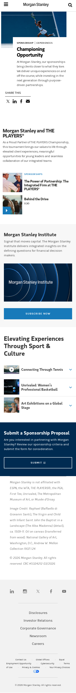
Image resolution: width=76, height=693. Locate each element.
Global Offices (43, 659)
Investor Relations (38, 621)
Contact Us (21, 659)
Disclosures (38, 613)
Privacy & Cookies (31, 667)
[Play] (7, 210)
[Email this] (28, 102)
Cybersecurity (48, 663)
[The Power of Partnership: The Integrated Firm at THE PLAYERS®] (12, 183)
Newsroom (38, 636)
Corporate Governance (38, 628)
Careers (38, 644)
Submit (51, 462)
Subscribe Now (38, 313)
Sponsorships (33, 174)
